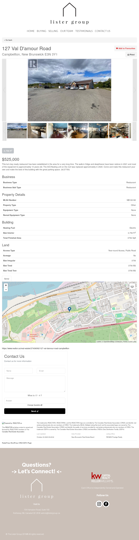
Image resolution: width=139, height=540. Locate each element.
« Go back (8, 40)
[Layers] (132, 286)
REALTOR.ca (9, 427)
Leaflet (99, 341)
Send (34, 411)
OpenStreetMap (109, 341)
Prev (4, 90)
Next (135, 90)
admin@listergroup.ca (50, 513)
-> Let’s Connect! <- (37, 471)
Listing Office (110, 434)
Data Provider (76, 434)
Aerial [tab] (6, 278)
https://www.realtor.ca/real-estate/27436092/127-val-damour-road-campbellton (35, 348)
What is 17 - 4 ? (35, 395)
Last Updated (41, 434)
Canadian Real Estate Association (13, 432)
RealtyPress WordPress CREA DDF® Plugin (17, 443)
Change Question (34, 405)
